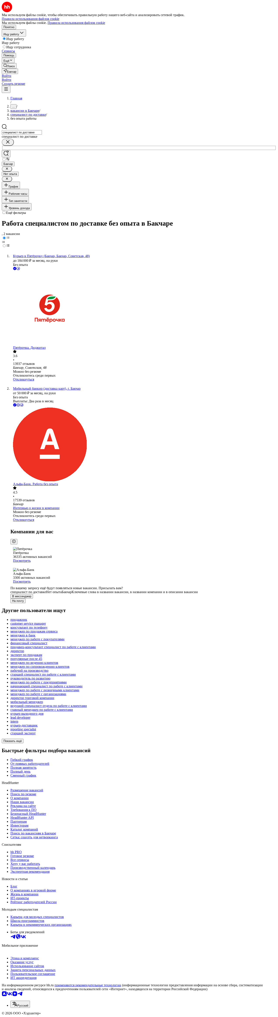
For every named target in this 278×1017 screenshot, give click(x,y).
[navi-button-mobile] (6, 89)
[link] (9, 66)
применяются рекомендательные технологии (88, 985)
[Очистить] (8, 142)
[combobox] (22, 132)
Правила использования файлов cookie (76, 23)
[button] (6, 76)
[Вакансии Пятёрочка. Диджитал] (143, 308)
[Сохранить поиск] (6, 153)
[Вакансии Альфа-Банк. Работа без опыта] (143, 445)
